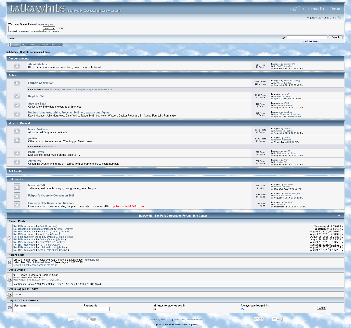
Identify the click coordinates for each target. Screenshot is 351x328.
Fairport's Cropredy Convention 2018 (51, 195)
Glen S (58, 280)
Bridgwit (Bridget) (292, 193)
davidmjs (288, 112)
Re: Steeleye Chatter (283, 105)
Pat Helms (288, 184)
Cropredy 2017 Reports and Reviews (51, 203)
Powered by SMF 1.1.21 (160, 319)
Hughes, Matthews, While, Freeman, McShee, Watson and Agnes (68, 112)
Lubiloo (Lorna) (47, 247)
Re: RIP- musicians (282, 140)
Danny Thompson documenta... (288, 114)
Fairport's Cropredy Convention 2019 (95, 89)
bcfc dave (31, 280)
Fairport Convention (40, 82)
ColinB (287, 128)
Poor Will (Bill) (47, 242)
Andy (286, 160)
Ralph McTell (36, 96)
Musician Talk (37, 185)
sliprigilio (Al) (289, 64)
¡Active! (33, 138)
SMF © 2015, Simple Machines (187, 319)
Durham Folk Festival (283, 131)
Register (56, 45)
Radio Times (36, 151)
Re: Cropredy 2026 (282, 83)
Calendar (35, 45)
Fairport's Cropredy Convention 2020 (59, 89)
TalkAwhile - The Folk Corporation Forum (28, 52)
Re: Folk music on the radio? (29, 236)
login (39, 24)
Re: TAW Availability (282, 66)
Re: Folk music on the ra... (285, 153)
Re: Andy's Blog (280, 162)
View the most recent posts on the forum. (35, 265)
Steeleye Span (37, 103)
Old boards (16, 179)
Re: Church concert (282, 195)
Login (45, 45)
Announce (34, 160)
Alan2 (286, 94)
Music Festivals (38, 129)
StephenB (288, 202)
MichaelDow (92, 259)
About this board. (39, 64)
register (49, 24)
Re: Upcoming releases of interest (33, 229)
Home (15, 45)
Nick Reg (44, 234)
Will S (286, 103)
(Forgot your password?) (29, 300)
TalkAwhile (15, 171)
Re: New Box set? (281, 96)
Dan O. (287, 151)
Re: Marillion (279, 204)
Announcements (19, 58)
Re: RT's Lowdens (281, 187)
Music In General (19, 123)
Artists (13, 75)
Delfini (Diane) (47, 239)
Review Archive (49, 146)
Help (24, 45)
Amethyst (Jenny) (292, 81)
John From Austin (48, 250)
